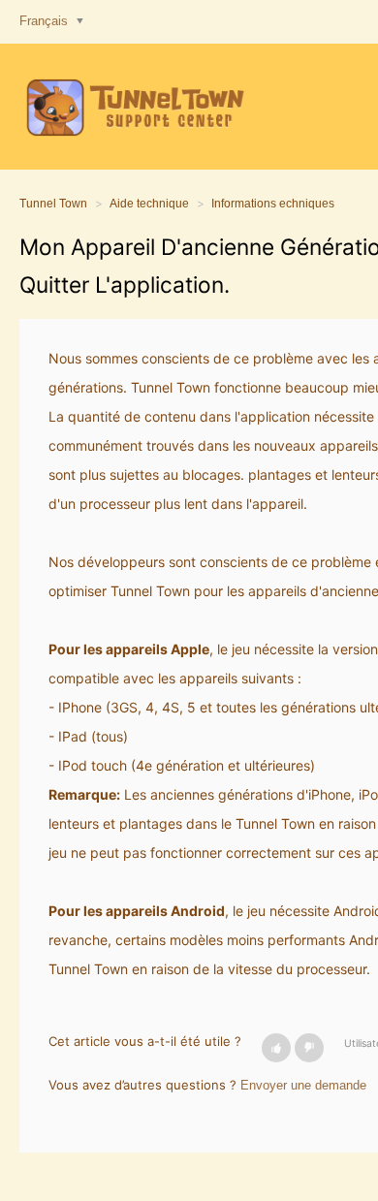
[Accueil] (132, 107)
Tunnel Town (53, 203)
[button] (276, 1047)
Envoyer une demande (303, 1085)
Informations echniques (272, 203)
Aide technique (149, 203)
